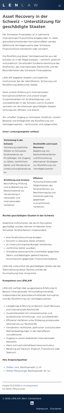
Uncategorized (30, 385)
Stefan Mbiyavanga (16, 371)
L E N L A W (20, 4)
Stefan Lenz (12, 367)
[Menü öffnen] (60, 6)
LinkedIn (32, 403)
